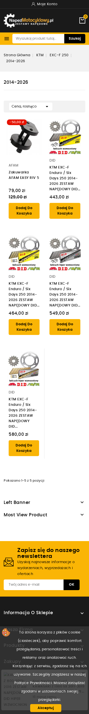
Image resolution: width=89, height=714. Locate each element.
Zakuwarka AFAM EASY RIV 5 (24, 175)
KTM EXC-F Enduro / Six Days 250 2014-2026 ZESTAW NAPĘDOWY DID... (64, 178)
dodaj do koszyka (24, 210)
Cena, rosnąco (31, 107)
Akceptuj (46, 708)
